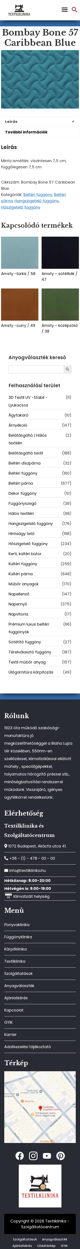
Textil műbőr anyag (27, 662)
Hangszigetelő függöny (37, 200)
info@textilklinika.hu (27, 870)
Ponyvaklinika (16, 924)
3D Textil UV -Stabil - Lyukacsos (28, 401)
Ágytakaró (18, 415)
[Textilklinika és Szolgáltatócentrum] (40, 1073)
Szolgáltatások (18, 973)
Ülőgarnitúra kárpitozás (31, 672)
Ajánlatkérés (16, 998)
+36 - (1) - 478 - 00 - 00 (31, 858)
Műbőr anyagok (24, 584)
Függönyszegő (22, 503)
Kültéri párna (21, 574)
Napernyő (18, 604)
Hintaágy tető (22, 533)
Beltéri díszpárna (25, 463)
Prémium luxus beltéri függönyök (29, 628)
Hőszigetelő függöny (20, 207)
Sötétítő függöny (25, 642)
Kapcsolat (13, 1010)
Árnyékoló (18, 425)
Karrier (10, 1034)
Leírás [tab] (11, 121)
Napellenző (19, 594)
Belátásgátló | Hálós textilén (28, 439)
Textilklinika (14, 961)
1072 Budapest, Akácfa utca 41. (36, 846)
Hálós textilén (21, 513)
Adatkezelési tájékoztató (27, 1046)
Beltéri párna (21, 483)
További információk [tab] (26, 132)
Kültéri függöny (23, 563)
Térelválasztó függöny (30, 652)
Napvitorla (18, 614)
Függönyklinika (18, 937)
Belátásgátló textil (26, 453)
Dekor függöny (22, 493)
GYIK (8, 1022)
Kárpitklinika (15, 949)
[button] (74, 11)
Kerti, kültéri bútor (25, 553)
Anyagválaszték (19, 985)
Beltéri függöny (37, 194)
